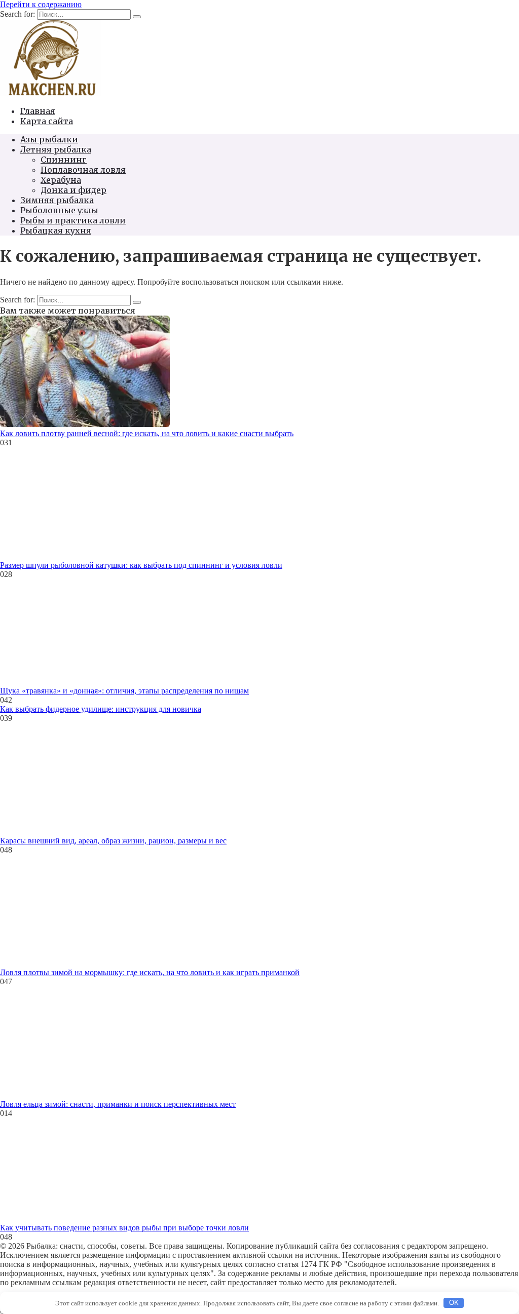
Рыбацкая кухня (55, 230)
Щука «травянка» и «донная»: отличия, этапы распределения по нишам (124, 690)
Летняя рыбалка (55, 149)
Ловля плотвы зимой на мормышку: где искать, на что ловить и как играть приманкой (150, 972)
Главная (37, 111)
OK (454, 1302)
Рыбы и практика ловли (73, 220)
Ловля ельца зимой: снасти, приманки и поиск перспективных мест (118, 1104)
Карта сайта (46, 121)
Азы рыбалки (49, 139)
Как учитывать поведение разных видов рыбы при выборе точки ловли (124, 1227)
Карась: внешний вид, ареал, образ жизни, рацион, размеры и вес (113, 840)
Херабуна (61, 180)
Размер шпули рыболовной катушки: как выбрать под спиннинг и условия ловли (141, 565)
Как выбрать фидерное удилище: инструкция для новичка (100, 709)
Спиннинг (64, 159)
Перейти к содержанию (41, 4)
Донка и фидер (73, 190)
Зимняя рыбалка (57, 200)
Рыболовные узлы (59, 210)
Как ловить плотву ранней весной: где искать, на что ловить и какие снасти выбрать (146, 433)
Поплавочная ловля (83, 170)
